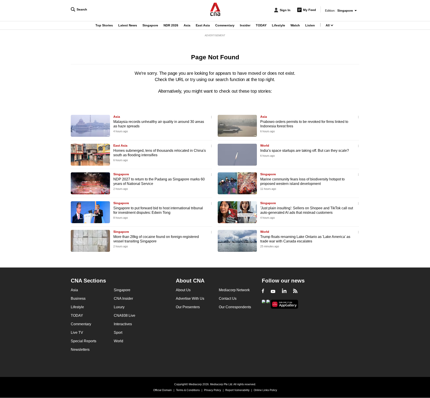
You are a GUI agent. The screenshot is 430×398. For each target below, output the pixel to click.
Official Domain (162, 390)
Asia (187, 25)
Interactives (123, 324)
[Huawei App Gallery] (284, 304)
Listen (310, 25)
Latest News (127, 25)
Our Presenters (188, 307)
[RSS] (295, 291)
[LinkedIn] (284, 291)
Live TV (77, 332)
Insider (245, 25)
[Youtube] (273, 291)
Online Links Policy (265, 390)
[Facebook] (263, 291)
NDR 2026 (170, 25)
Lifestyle (278, 25)
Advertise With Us (190, 298)
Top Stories (104, 25)
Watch (295, 25)
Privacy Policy (212, 390)
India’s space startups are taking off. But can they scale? (304, 150)
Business (78, 298)
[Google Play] (263, 304)
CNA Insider (123, 298)
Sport (118, 332)
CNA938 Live (124, 315)
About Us (183, 290)
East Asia (203, 25)
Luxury (119, 307)
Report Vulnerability (237, 390)
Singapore (150, 25)
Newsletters (80, 349)
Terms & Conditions (188, 390)
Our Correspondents (235, 307)
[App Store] (268, 304)
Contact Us (227, 298)
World (264, 145)
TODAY (261, 25)
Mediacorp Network (234, 290)
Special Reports (83, 341)
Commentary (224, 25)
